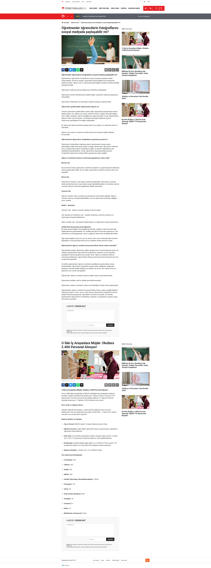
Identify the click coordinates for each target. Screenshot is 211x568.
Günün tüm (144, 16)
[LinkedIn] (74, 69)
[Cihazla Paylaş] (81, 69)
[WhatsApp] (78, 69)
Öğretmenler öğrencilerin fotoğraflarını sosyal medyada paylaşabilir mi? (100, 22)
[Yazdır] (106, 69)
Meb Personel (104, 8)
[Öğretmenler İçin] (73, 8)
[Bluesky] (70, 69)
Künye (102, 560)
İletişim (108, 560)
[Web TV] (145, 1)
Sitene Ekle (88, 1)
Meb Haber (93, 8)
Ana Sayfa (66, 22)
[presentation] (67, 16)
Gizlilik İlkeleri (115, 560)
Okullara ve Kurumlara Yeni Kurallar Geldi (94, 16)
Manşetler (67, 1)
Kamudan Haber (134, 8)
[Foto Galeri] (149, 1)
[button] (110, 69)
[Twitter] (66, 69)
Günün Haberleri (76, 1)
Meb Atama (115, 8)
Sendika (124, 8)
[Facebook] (63, 69)
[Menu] (145, 8)
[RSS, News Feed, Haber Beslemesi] (147, 560)
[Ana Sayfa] (62, 1)
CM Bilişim (67, 565)
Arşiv (83, 1)
